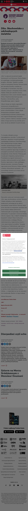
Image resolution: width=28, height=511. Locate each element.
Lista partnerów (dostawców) (8, 262)
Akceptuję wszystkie (14, 274)
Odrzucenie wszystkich (14, 271)
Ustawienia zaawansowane (14, 267)
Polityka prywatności (18, 250)
